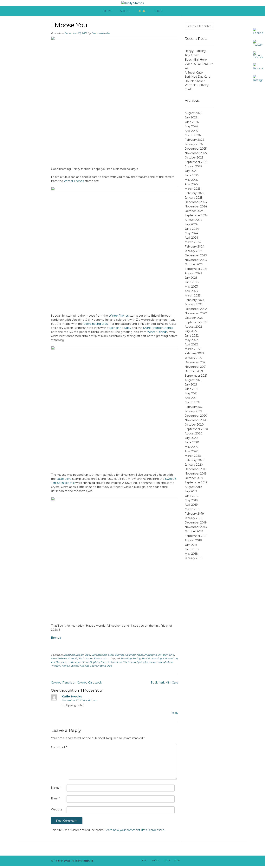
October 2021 (194, 371)
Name (56, 787)
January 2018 (194, 558)
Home (107, 11)
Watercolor (100, 658)
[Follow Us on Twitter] (195, 860)
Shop (158, 11)
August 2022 (193, 326)
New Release (59, 658)
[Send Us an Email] (185, 860)
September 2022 (196, 322)
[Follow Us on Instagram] (205, 860)
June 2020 (192, 442)
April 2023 (191, 291)
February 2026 (194, 139)
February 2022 (194, 353)
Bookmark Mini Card (164, 682)
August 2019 (193, 487)
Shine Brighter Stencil (158, 328)
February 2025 (194, 193)
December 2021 (195, 362)
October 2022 (194, 318)
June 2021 (191, 389)
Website (56, 809)
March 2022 (193, 349)
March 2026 (193, 135)
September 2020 (196, 429)
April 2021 (191, 398)
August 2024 (193, 220)
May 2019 (191, 500)
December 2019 (196, 469)
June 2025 (191, 175)
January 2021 (193, 411)
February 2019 (194, 513)
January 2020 (194, 464)
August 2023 (193, 273)
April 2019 (191, 504)
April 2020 (191, 451)
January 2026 (194, 144)
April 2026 (191, 131)
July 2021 (191, 384)
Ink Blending (166, 654)
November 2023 (196, 260)
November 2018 (196, 527)
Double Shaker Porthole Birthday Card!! (197, 85)
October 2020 (194, 424)
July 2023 (191, 277)
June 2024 (192, 228)
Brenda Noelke (100, 33)
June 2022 (192, 335)
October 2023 (194, 264)
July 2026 (191, 117)
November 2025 (196, 153)
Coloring (130, 654)
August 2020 (193, 433)
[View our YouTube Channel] (200, 860)
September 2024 (196, 215)
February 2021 (194, 407)
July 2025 (191, 171)
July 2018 (191, 544)
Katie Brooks (72, 696)
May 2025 (191, 180)
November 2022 (196, 313)
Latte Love (63, 479)
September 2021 (196, 375)
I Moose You (170, 658)
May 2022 (191, 340)
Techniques (86, 658)
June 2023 (192, 282)
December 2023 (196, 255)
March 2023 (193, 295)
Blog (142, 11)
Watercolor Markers (161, 662)
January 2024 (194, 251)
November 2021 (195, 366)
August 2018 (193, 540)
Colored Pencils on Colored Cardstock (76, 682)
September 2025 (196, 162)
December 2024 (196, 202)
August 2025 (193, 166)
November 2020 (196, 420)
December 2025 (196, 148)
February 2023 (194, 300)
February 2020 (194, 460)
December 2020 (196, 415)
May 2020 (191, 447)
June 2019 (191, 496)
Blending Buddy (120, 328)
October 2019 (194, 478)
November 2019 (196, 473)
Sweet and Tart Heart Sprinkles (129, 662)
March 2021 (192, 402)
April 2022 (191, 344)
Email (55, 798)
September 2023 (196, 269)
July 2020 (191, 438)
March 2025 (192, 188)
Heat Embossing (147, 654)
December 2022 (196, 309)
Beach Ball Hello (196, 59)
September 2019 (196, 482)
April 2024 (191, 237)
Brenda (56, 637)
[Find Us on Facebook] (190, 860)
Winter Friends (74, 181)
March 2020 (193, 455)
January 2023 (194, 304)
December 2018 (196, 522)
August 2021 (193, 380)
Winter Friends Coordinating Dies (91, 665)
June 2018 (192, 549)
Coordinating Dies (95, 323)
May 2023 (191, 286)
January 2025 (193, 197)
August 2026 (193, 113)
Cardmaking (99, 654)
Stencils (72, 658)
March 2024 (193, 242)
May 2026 (191, 126)
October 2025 (194, 157)
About (125, 11)
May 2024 (191, 233)
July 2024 (191, 224)
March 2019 (192, 509)
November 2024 (196, 206)
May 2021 (191, 393)
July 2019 (191, 491)
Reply (174, 712)
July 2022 (191, 331)
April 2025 (191, 184)
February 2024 (194, 246)
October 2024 (194, 211)
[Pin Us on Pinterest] (210, 860)
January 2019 (193, 518)
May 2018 (191, 553)
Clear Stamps (116, 654)
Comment (59, 747)
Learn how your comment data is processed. (135, 830)
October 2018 (194, 531)
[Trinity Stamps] (132, 3)
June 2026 (192, 122)
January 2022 (194, 358)
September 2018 (196, 536)
